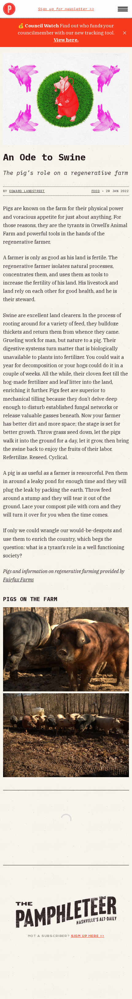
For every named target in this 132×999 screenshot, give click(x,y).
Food (95, 191)
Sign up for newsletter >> (66, 8)
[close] (125, 33)
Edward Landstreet (27, 191)
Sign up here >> (87, 936)
